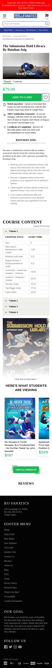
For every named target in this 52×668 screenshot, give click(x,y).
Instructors (19, 30)
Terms (7, 579)
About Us (8, 565)
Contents (17, 81)
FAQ (6, 574)
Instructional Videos (20, 36)
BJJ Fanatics (7, 36)
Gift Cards (8, 547)
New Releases (31, 30)
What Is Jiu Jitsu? (11, 592)
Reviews (8, 561)
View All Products (26, 470)
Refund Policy (10, 587)
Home (7, 530)
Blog (6, 570)
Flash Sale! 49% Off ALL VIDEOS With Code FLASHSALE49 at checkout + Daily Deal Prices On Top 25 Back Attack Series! (26, 5)
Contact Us (9, 556)
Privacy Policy (10, 583)
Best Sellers (43, 30)
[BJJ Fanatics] (25, 16)
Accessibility (9, 596)
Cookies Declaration (13, 601)
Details (7, 81)
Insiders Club (10, 552)
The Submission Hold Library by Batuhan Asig (18, 39)
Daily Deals (8, 30)
